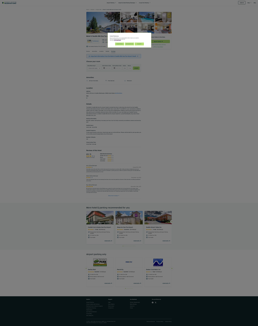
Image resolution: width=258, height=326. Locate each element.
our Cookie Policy (117, 40)
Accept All (139, 43)
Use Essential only (129, 43)
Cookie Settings (120, 43)
